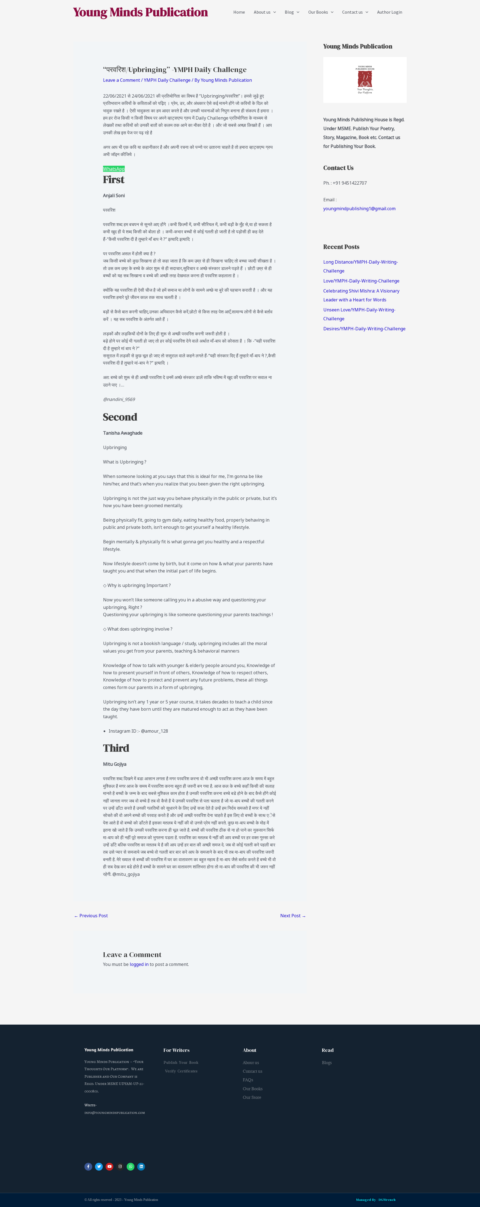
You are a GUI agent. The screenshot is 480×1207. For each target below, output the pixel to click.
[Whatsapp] (131, 1167)
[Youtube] (110, 1167)
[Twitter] (99, 1167)
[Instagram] (120, 1167)
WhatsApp (114, 169)
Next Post (293, 916)
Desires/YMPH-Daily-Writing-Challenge (364, 329)
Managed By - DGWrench (376, 1200)
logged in (139, 964)
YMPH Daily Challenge (167, 80)
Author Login (389, 12)
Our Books (318, 12)
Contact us (352, 12)
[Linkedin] (141, 1167)
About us (262, 12)
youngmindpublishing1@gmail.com (359, 208)
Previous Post (91, 916)
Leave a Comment (121, 80)
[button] (273, 12)
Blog (289, 12)
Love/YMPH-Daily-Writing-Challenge (361, 281)
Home (239, 12)
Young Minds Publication (140, 11)
